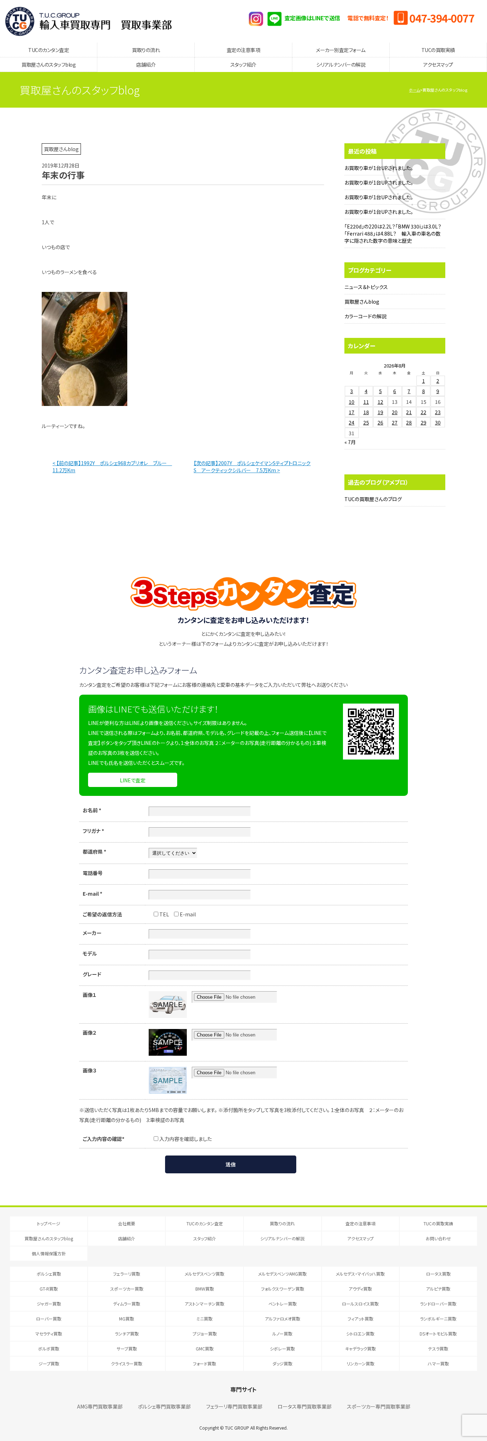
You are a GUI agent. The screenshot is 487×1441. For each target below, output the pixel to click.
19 (380, 412)
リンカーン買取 (360, 1363)
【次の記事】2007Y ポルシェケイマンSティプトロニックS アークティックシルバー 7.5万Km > (252, 466)
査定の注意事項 (243, 49)
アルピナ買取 (438, 1289)
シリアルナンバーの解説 (340, 64)
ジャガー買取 (49, 1304)
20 (395, 412)
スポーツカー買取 (126, 1289)
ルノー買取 (282, 1334)
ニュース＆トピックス (366, 286)
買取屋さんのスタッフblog (48, 64)
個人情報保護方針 (49, 1253)
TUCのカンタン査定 (48, 49)
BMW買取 (204, 1289)
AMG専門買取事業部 (100, 1406)
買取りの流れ (146, 49)
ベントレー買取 (282, 1304)
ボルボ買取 (48, 1348)
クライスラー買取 (126, 1363)
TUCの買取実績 (438, 49)
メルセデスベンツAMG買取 (282, 1274)
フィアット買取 (360, 1319)
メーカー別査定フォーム (340, 49)
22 (423, 412)
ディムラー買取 (126, 1304)
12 (380, 401)
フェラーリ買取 (126, 1274)
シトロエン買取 (360, 1334)
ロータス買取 (438, 1274)
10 (351, 401)
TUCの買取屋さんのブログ (373, 499)
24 (351, 422)
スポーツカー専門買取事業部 (378, 1406)
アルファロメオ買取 (282, 1319)
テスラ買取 (438, 1348)
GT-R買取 (49, 1289)
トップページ (48, 1223)
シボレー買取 (282, 1348)
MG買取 (126, 1319)
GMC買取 (205, 1348)
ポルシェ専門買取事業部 (164, 1406)
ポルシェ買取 (49, 1274)
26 (380, 422)
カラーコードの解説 (365, 316)
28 (409, 422)
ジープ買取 (49, 1363)
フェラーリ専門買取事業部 (234, 1406)
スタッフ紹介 (243, 64)
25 (366, 422)
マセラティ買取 (48, 1334)
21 (409, 412)
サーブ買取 (127, 1348)
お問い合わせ (438, 1238)
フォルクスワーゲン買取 (282, 1289)
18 (366, 412)
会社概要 (126, 1223)
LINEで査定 (132, 780)
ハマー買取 (438, 1363)
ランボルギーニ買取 (438, 1319)
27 (395, 422)
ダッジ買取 (282, 1363)
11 (366, 401)
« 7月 (350, 442)
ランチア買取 (127, 1334)
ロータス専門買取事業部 (305, 1406)
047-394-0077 (441, 18)
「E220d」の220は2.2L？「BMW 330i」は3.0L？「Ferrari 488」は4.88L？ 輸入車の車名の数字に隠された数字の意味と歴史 (392, 233)
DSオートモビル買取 (438, 1334)
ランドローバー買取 (438, 1304)
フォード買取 (204, 1363)
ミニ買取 (204, 1319)
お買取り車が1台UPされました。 (378, 167)
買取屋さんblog (361, 301)
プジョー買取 (205, 1334)
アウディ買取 (360, 1289)
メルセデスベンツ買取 (204, 1274)
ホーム (414, 90)
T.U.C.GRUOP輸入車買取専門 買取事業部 (88, 21)
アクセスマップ (438, 64)
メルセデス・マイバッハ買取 (360, 1274)
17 (351, 412)
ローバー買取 (48, 1319)
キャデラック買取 (360, 1348)
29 (423, 422)
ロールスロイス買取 (360, 1304)
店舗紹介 (145, 64)
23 (438, 412)
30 (438, 422)
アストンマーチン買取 (204, 1304)
